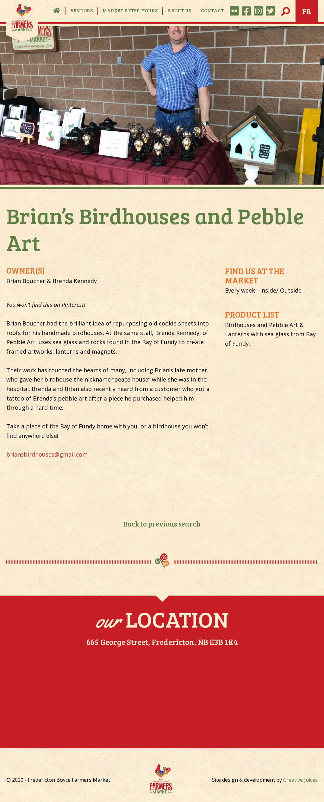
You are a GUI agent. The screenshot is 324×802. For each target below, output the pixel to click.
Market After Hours (130, 10)
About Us (179, 10)
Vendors (81, 10)
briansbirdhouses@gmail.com (47, 454)
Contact (212, 10)
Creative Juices (300, 779)
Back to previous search (162, 523)
